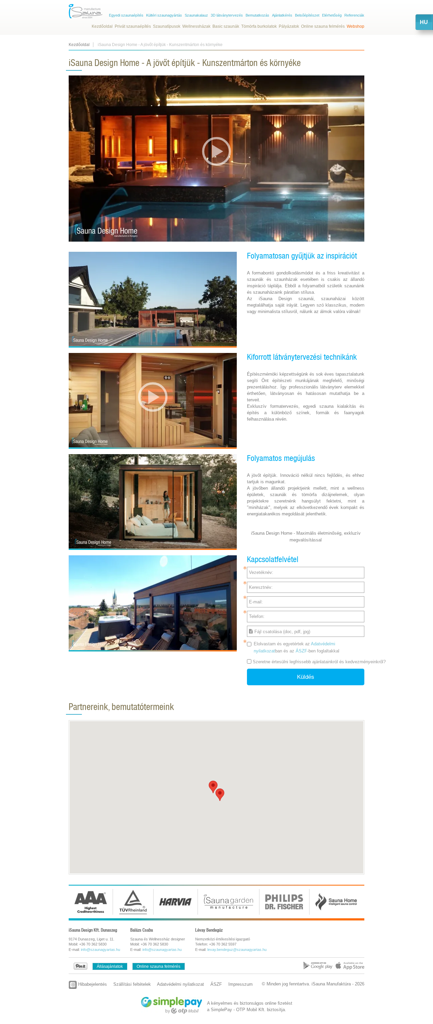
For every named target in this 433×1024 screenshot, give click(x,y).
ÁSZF (301, 650)
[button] (213, 787)
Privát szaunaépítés (133, 26)
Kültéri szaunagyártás (164, 15)
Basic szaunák (225, 26)
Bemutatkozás (257, 15)
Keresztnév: (261, 587)
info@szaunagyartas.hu (100, 950)
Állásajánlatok (110, 966)
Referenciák (354, 15)
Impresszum (240, 984)
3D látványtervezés (227, 15)
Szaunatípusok (166, 26)
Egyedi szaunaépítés (126, 15)
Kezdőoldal (102, 26)
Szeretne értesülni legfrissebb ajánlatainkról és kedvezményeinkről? (319, 661)
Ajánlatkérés (282, 15)
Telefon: (257, 616)
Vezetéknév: (261, 572)
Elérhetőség (332, 15)
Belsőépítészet (307, 15)
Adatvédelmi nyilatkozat (180, 984)
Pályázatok (289, 26)
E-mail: (256, 601)
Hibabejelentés (92, 984)
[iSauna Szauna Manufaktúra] (85, 11)
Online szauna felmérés (323, 26)
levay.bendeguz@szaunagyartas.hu (237, 950)
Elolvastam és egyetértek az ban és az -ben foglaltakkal (296, 647)
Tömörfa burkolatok (259, 26)
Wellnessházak (196, 26)
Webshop (355, 26)
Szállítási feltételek (132, 984)
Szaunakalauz (196, 15)
